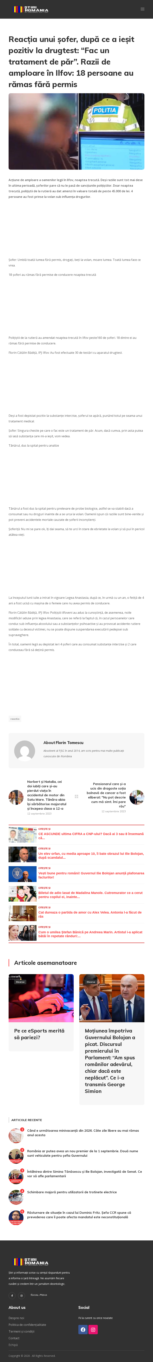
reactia (14, 719)
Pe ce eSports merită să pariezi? (39, 1034)
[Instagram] (21, 1295)
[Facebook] (83, 1329)
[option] (41, 1015)
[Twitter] (12, 1295)
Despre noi (16, 1318)
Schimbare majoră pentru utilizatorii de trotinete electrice (72, 1192)
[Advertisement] (76, 229)
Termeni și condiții (21, 1331)
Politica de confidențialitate (27, 1325)
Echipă (13, 1345)
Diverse (20, 981)
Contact (14, 1338)
